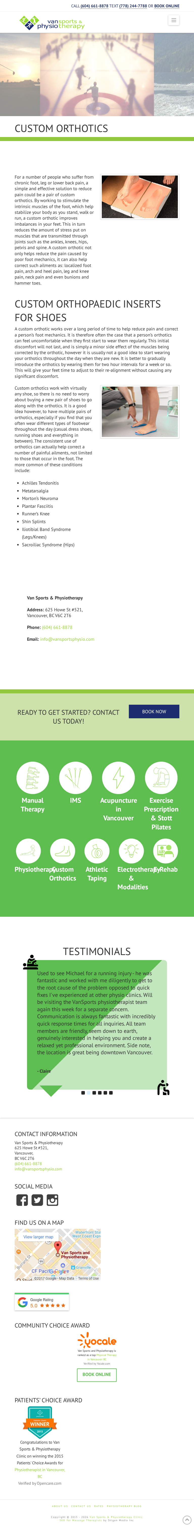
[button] (173, 20)
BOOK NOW (154, 711)
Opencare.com (49, 1483)
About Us (60, 1506)
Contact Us (81, 1506)
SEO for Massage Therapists (81, 1520)
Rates (99, 1506)
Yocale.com (103, 1363)
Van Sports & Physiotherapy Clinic (116, 1517)
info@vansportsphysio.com (67, 639)
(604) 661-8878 (57, 627)
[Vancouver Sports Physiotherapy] (52, 23)
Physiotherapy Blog (124, 1506)
